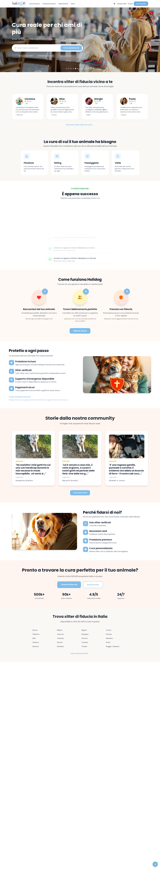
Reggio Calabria (112, 646)
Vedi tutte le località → (80, 653)
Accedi (130, 4)
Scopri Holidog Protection (21, 397)
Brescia (36, 646)
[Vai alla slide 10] (86, 68)
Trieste (84, 646)
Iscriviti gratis (141, 4)
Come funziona (34, 4)
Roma (35, 630)
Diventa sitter (122, 4)
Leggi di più (19, 477)
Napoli (84, 630)
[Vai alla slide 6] (77, 68)
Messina (109, 638)
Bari (34, 638)
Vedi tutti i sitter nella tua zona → (80, 125)
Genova (60, 634)
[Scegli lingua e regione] (114, 4)
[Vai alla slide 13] (93, 68)
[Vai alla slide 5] (75, 68)
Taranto (84, 642)
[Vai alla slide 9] (84, 68)
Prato (108, 642)
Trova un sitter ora (69, 584)
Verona (84, 638)
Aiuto (73, 4)
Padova (36, 642)
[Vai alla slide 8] (82, 68)
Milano (59, 630)
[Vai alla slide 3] (71, 68)
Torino (108, 630)
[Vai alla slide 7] (80, 68)
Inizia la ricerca (80, 331)
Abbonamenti (63, 4)
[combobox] (38, 48)
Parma (59, 642)
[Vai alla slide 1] (66, 68)
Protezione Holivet (49, 4)
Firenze (109, 634)
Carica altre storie (80, 493)
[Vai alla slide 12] (91, 68)
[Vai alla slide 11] (88, 68)
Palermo (36, 634)
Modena (60, 646)
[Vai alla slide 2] (68, 68)
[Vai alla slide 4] (73, 68)
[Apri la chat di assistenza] (155, 864)
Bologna (84, 634)
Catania (60, 638)
